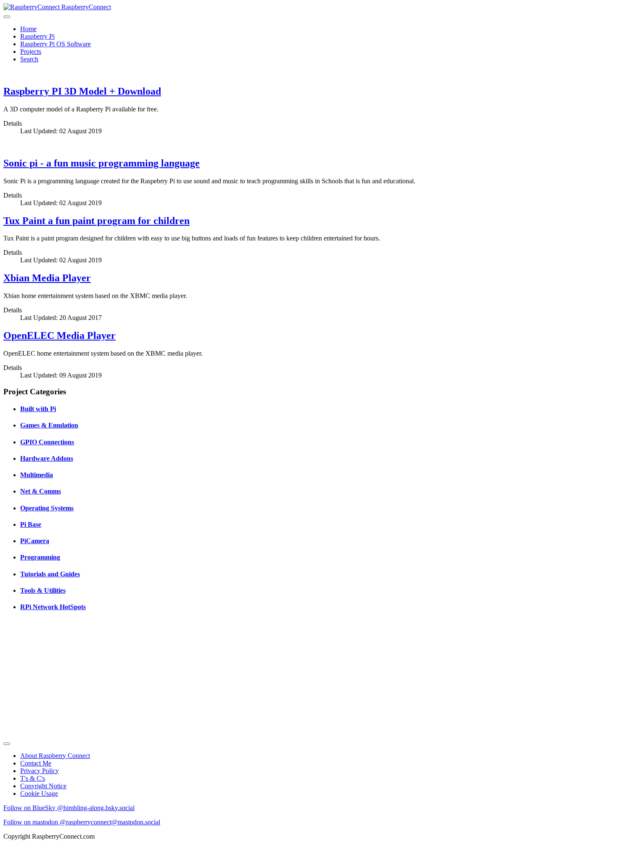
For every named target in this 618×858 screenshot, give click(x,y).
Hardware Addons (46, 458)
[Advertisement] (255, 679)
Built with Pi (38, 408)
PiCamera (34, 540)
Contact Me (35, 763)
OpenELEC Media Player (59, 335)
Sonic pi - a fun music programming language (101, 163)
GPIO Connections (47, 442)
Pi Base (30, 524)
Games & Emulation (49, 425)
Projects (30, 51)
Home (28, 28)
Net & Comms (40, 491)
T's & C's (32, 778)
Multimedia (36, 474)
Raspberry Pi (37, 36)
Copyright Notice (43, 785)
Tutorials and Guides (50, 574)
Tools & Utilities (43, 590)
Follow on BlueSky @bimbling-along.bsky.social (69, 807)
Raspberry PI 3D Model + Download (82, 91)
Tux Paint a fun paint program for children (96, 220)
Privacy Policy (39, 770)
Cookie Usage (39, 793)
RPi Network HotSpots (53, 606)
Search (29, 59)
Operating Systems (47, 508)
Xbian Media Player (47, 277)
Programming (40, 557)
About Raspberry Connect (55, 755)
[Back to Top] (6, 743)
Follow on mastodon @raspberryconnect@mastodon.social (81, 822)
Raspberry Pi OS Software (55, 44)
